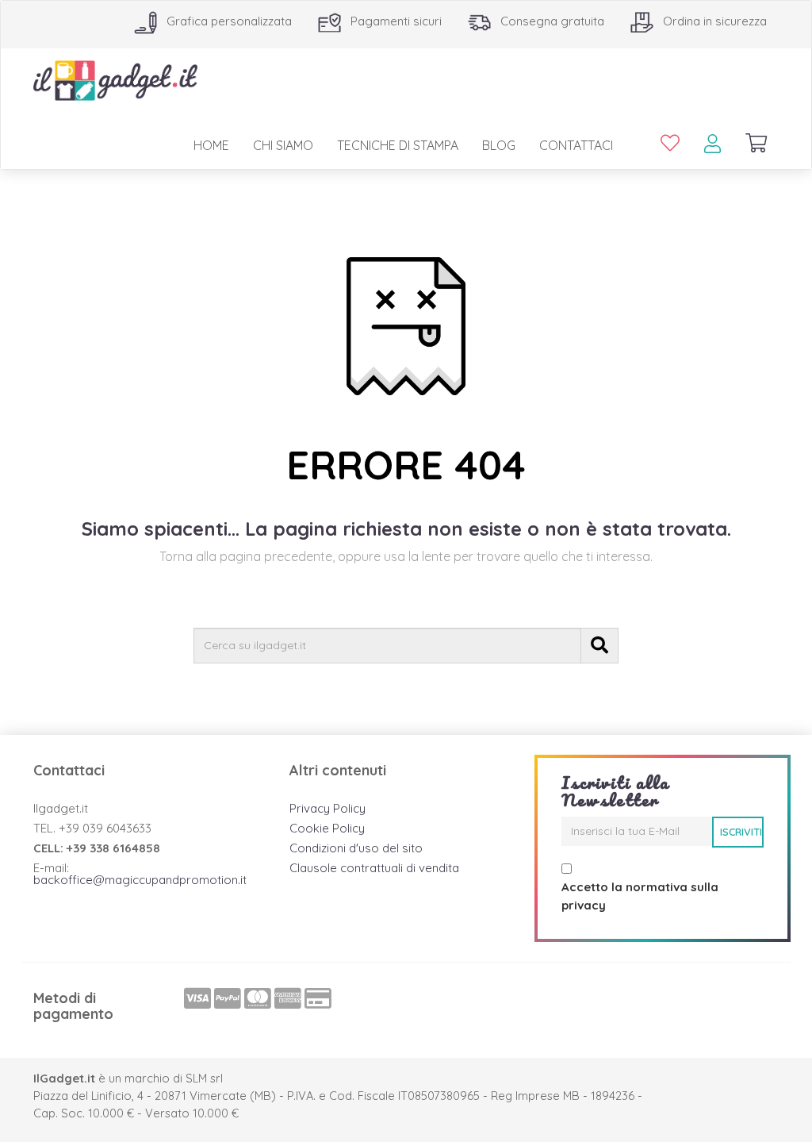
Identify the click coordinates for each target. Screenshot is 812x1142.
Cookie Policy (327, 828)
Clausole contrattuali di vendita (374, 867)
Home (211, 145)
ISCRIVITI (741, 831)
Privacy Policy (327, 808)
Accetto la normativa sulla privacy (639, 896)
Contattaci (576, 145)
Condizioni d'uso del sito (356, 848)
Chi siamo (283, 145)
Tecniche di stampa (397, 145)
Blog (498, 145)
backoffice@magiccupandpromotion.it (140, 879)
